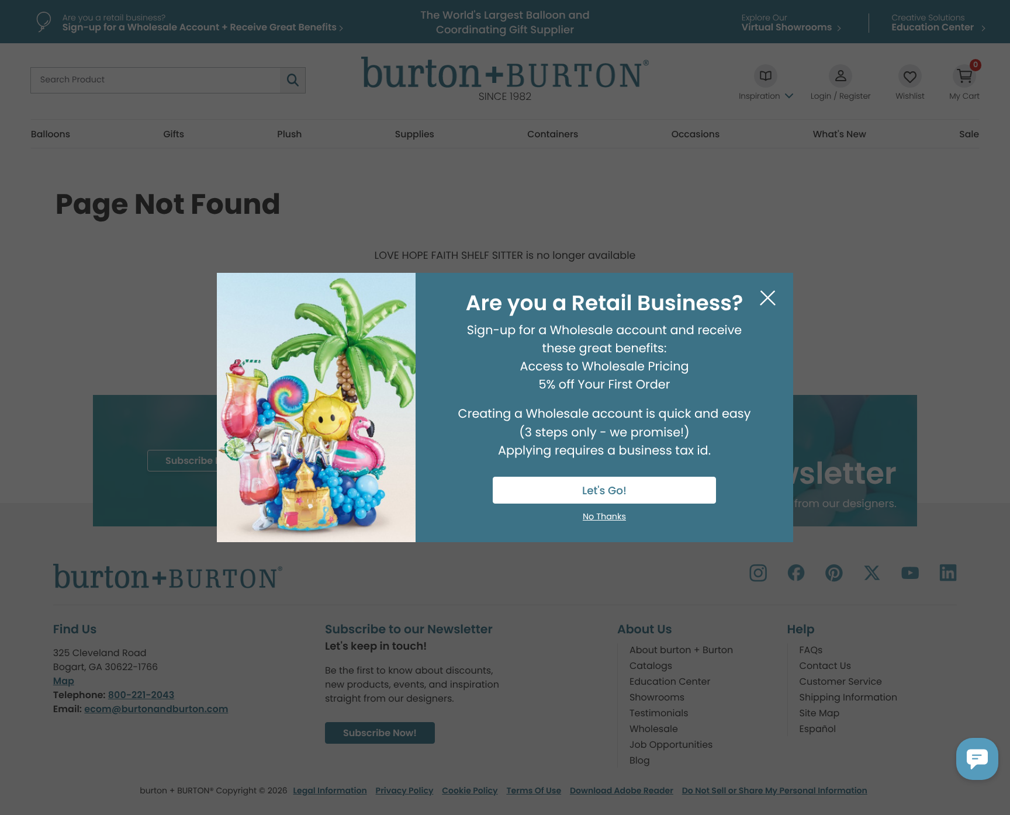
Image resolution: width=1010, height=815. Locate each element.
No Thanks (604, 517)
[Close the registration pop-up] (768, 298)
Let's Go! (604, 491)
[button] (977, 759)
